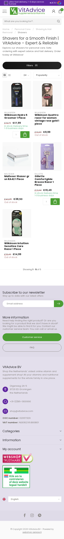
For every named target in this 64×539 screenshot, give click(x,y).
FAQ (32, 347)
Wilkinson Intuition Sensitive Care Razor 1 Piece (16, 246)
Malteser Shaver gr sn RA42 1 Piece (16, 178)
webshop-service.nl (32, 532)
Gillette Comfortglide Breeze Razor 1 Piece (44, 181)
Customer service (32, 337)
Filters (30, 65)
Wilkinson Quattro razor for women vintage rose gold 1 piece (47, 119)
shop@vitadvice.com (21, 411)
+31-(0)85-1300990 (20, 401)
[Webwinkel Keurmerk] (32, 457)
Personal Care (23, 29)
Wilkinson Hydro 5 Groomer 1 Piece (15, 116)
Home (6, 29)
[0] (60, 11)
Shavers (22, 32)
